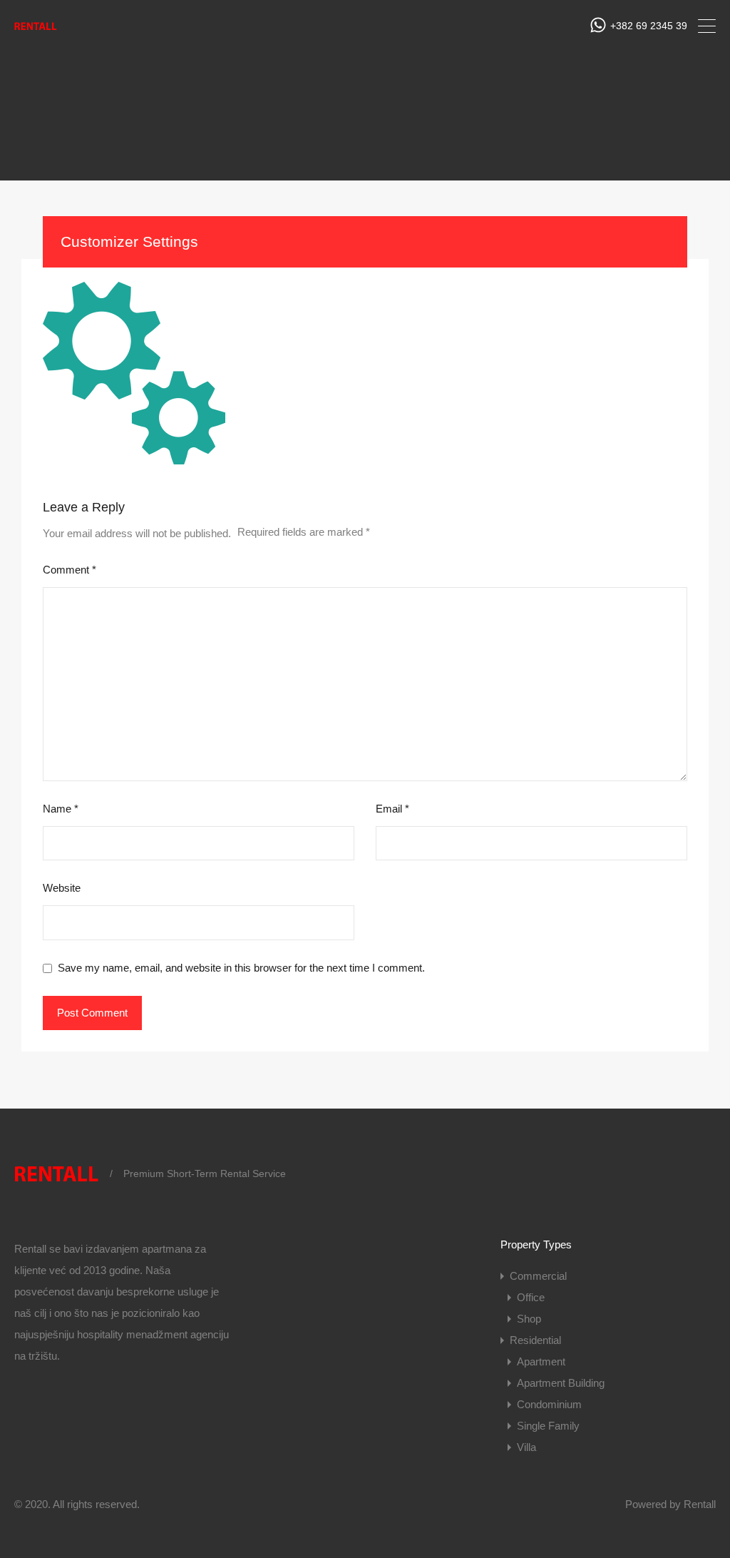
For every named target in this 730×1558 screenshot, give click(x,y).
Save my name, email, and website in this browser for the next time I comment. (241, 968)
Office (531, 1297)
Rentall (700, 1504)
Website (62, 888)
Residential (535, 1340)
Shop (529, 1319)
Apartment (541, 1361)
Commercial (538, 1276)
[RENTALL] (35, 30)
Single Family (548, 1426)
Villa (526, 1447)
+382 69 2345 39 (648, 25)
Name (60, 809)
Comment (69, 570)
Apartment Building (561, 1383)
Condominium (549, 1404)
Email (392, 809)
